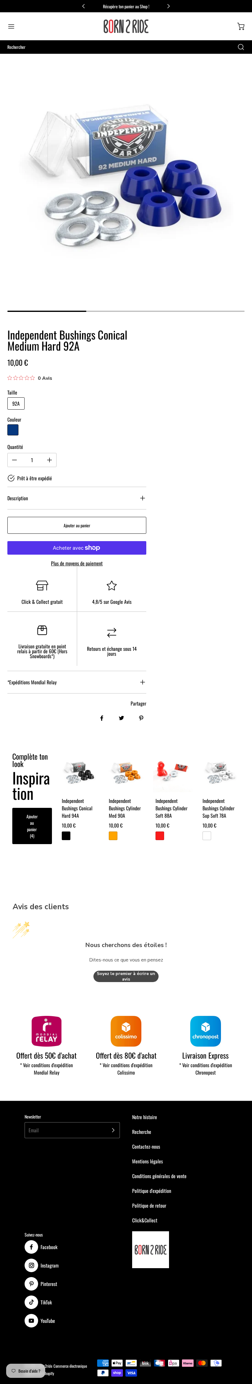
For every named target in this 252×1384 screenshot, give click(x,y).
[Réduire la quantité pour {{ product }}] (14, 460)
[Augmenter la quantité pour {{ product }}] (49, 460)
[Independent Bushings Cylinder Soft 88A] (173, 772)
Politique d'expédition (151, 1190)
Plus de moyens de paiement (77, 563)
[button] (14, 26)
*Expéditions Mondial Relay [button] (32, 682)
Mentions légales (147, 1161)
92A (16, 403)
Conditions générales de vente (159, 1176)
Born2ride (45, 1366)
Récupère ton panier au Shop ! (126, 6)
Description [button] (17, 498)
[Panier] (238, 26)
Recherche (141, 1131)
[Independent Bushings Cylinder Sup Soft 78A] (220, 772)
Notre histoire (144, 1117)
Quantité (15, 446)
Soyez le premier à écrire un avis (126, 976)
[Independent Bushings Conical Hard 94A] (79, 772)
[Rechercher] (238, 47)
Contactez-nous (146, 1146)
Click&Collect (144, 1220)
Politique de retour (149, 1205)
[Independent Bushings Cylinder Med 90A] (126, 772)
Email (34, 1130)
